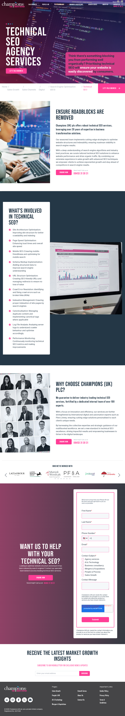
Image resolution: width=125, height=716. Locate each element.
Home (4, 87)
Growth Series (82, 691)
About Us (80, 695)
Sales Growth (13, 90)
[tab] (55, 478)
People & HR (56, 695)
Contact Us (81, 700)
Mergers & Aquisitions (59, 704)
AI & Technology (57, 700)
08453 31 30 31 (49, 583)
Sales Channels (29, 90)
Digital (42, 90)
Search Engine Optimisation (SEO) (63, 88)
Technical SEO (87, 88)
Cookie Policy (104, 691)
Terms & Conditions (103, 701)
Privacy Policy (104, 695)
